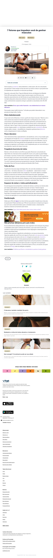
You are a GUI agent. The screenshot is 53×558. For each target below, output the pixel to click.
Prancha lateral (6, 455)
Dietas (4, 519)
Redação (26, 41)
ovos (18, 127)
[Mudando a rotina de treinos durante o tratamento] (26, 326)
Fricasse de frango (6, 505)
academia (15, 86)
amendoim (42, 237)
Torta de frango (6, 503)
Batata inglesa (5, 476)
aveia (36, 235)
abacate (42, 129)
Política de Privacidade (7, 543)
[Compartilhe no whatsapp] (30, 266)
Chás (4, 514)
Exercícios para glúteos (7, 464)
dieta (25, 171)
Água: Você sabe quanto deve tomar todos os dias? (27, 209)
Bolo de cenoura (6, 494)
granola (42, 235)
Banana (4, 483)
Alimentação (6, 430)
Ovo (3, 478)
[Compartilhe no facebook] (22, 266)
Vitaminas (5, 521)
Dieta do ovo (5, 434)
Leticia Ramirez (15, 48)
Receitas (5, 489)
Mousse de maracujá (7, 498)
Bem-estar (22, 37)
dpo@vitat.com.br (6, 550)
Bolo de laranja (6, 501)
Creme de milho (6, 496)
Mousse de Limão (6, 492)
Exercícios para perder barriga (8, 462)
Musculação (5, 460)
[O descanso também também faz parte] (26, 304)
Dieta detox (5, 439)
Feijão (4, 473)
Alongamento (5, 457)
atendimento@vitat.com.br (8, 420)
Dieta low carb (6, 432)
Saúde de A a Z (6, 510)
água (17, 201)
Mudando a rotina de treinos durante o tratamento (19, 332)
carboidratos (39, 127)
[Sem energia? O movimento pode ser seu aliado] (26, 348)
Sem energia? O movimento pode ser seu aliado (18, 354)
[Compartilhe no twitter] (26, 266)
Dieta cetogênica (6, 437)
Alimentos (5, 512)
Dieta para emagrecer (7, 441)
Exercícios (5, 517)
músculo (7, 258)
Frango (4, 485)
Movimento (31, 37)
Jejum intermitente (6, 444)
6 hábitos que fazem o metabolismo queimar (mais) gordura (29, 249)
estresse (22, 138)
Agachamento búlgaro (7, 453)
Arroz (4, 471)
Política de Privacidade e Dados (9, 541)
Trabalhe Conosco (7, 422)
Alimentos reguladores (7, 446)
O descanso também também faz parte (16, 310)
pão (26, 237)
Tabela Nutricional (7, 469)
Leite (4, 480)
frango (13, 246)
